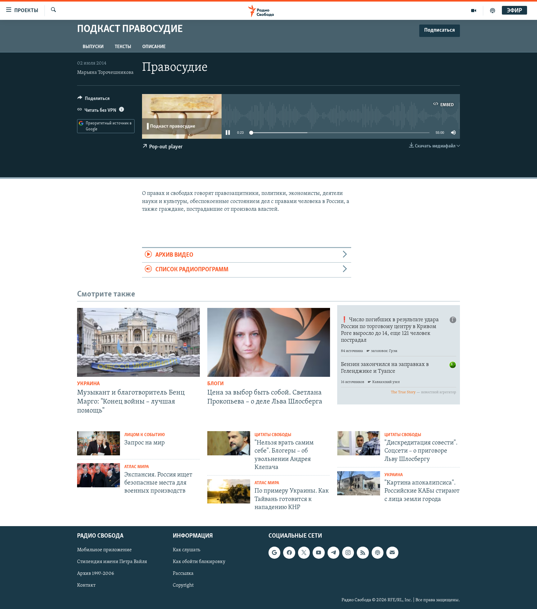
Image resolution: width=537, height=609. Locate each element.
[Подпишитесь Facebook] (289, 552)
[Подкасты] (377, 552)
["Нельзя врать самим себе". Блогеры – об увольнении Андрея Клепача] (228, 443)
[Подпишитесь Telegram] (333, 552)
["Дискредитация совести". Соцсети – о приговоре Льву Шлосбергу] (358, 443)
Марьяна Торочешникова (105, 72)
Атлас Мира (136, 467)
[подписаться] (392, 552)
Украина (88, 384)
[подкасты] (492, 10)
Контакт (86, 585)
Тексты (123, 46)
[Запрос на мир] (98, 443)
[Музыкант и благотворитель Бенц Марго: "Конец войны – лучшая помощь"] (138, 342)
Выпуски (93, 46)
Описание (154, 46)
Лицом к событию (144, 435)
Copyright (183, 585)
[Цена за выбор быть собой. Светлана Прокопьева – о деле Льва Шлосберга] (268, 342)
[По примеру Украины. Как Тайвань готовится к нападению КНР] (228, 491)
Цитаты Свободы (273, 435)
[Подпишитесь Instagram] (348, 552)
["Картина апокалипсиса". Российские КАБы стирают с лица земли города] (358, 483)
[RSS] (363, 552)
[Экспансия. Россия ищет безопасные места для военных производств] (98, 475)
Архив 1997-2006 (95, 573)
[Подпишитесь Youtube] (318, 552)
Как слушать (186, 550)
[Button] (93, 100)
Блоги (215, 384)
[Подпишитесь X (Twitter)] (304, 552)
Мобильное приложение (104, 550)
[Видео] (473, 10)
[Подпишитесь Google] (274, 552)
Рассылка (183, 573)
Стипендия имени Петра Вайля (112, 561)
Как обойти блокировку (199, 561)
